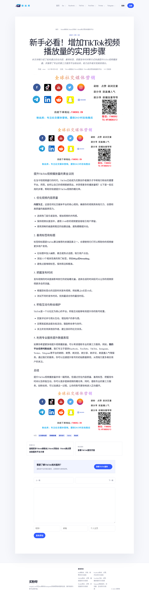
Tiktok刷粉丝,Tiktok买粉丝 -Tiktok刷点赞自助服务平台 (77, 29)
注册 (130, 5)
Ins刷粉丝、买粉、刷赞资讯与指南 (84, 574)
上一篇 (38, 480)
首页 (57, 5)
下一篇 (111, 480)
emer (44, 69)
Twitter (100, 5)
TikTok (81, 5)
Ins (63, 5)
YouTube (91, 5)
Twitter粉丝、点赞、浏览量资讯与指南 (85, 585)
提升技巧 (61, 436)
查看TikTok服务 (103, 466)
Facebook (71, 5)
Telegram (110, 5)
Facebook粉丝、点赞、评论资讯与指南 (100, 574)
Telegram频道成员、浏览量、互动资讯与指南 (100, 586)
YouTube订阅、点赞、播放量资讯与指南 (100, 579)
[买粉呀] (22, 5)
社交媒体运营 (43, 436)
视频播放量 (53, 436)
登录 (122, 5)
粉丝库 (76, 436)
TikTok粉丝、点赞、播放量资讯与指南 (85, 579)
